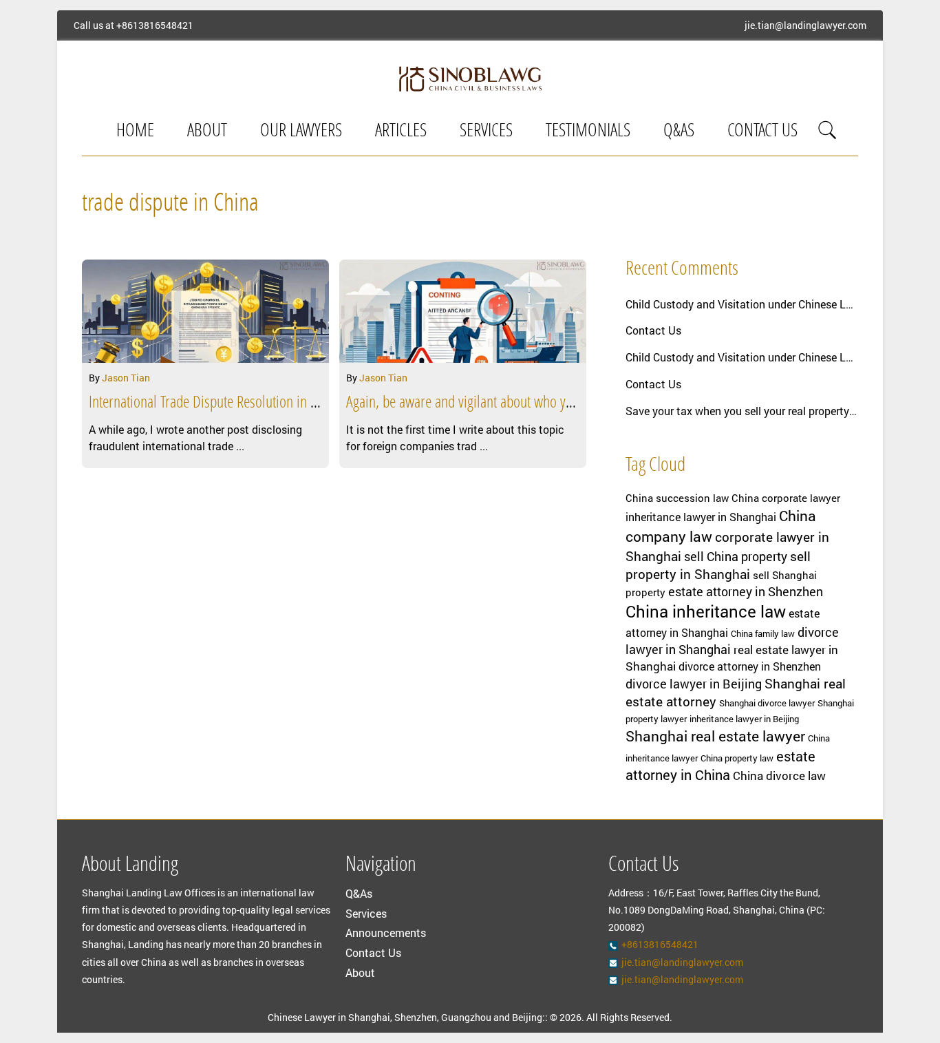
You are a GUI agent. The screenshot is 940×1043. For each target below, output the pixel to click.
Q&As (678, 132)
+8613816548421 (154, 25)
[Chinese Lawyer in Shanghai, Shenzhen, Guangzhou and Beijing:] (470, 78)
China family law (763, 633)
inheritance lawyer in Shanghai (701, 517)
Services (486, 132)
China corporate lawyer (785, 498)
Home (135, 132)
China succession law (677, 498)
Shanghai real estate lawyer (715, 736)
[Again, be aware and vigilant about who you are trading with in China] (462, 311)
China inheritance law (706, 611)
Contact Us (762, 132)
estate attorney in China (720, 765)
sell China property (735, 556)
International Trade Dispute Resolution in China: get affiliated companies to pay (299, 403)
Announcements (385, 932)
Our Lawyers (301, 132)
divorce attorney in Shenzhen (750, 666)
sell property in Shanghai (718, 564)
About (207, 132)
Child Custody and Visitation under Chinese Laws (742, 304)
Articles (401, 132)
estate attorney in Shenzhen (745, 591)
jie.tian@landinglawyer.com (805, 25)
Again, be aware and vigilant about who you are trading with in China (530, 403)
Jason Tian (126, 377)
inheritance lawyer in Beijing (744, 719)
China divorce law (779, 775)
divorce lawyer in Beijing (694, 683)
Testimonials (588, 132)
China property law (737, 758)
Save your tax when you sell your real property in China (742, 410)
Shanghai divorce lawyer (767, 703)
